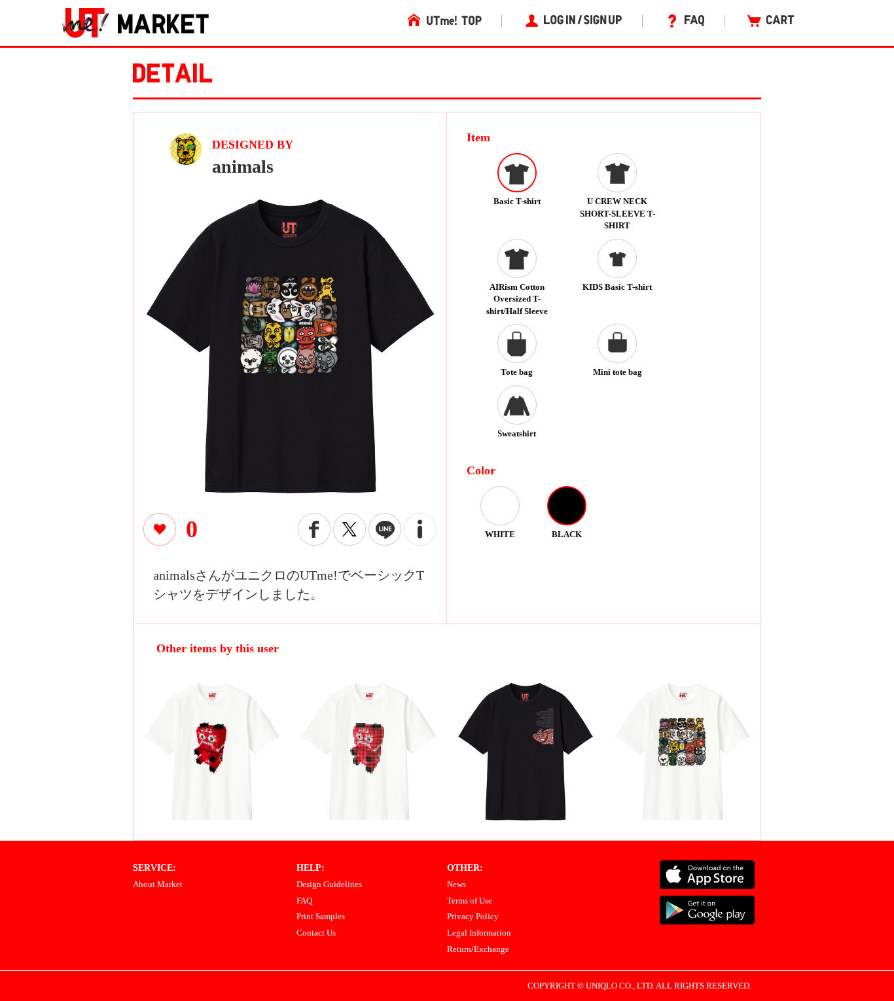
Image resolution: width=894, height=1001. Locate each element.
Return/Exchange (478, 949)
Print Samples (320, 916)
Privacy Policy (473, 916)
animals (243, 166)
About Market (158, 884)
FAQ (304, 900)
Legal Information (479, 933)
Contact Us (316, 933)
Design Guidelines (329, 884)
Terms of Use (469, 900)
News (456, 884)
